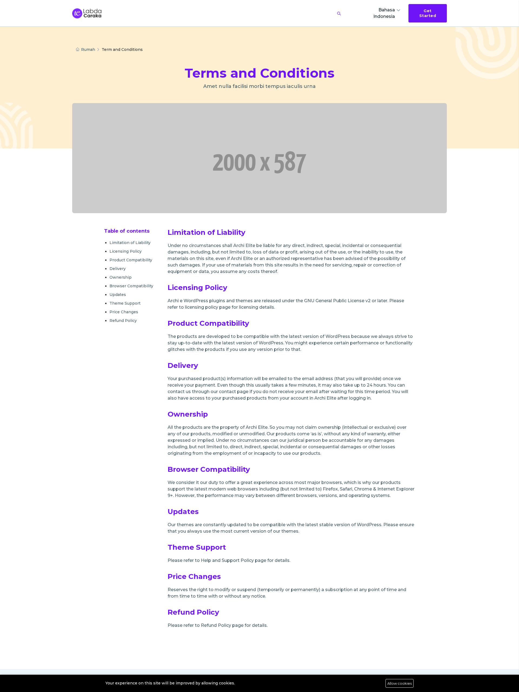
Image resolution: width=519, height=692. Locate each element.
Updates (117, 294)
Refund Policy (123, 320)
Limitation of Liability (130, 242)
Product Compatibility (130, 260)
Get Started (427, 13)
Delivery (117, 268)
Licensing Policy (125, 251)
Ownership (120, 277)
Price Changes (123, 311)
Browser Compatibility (131, 286)
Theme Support (125, 303)
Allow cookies (399, 683)
